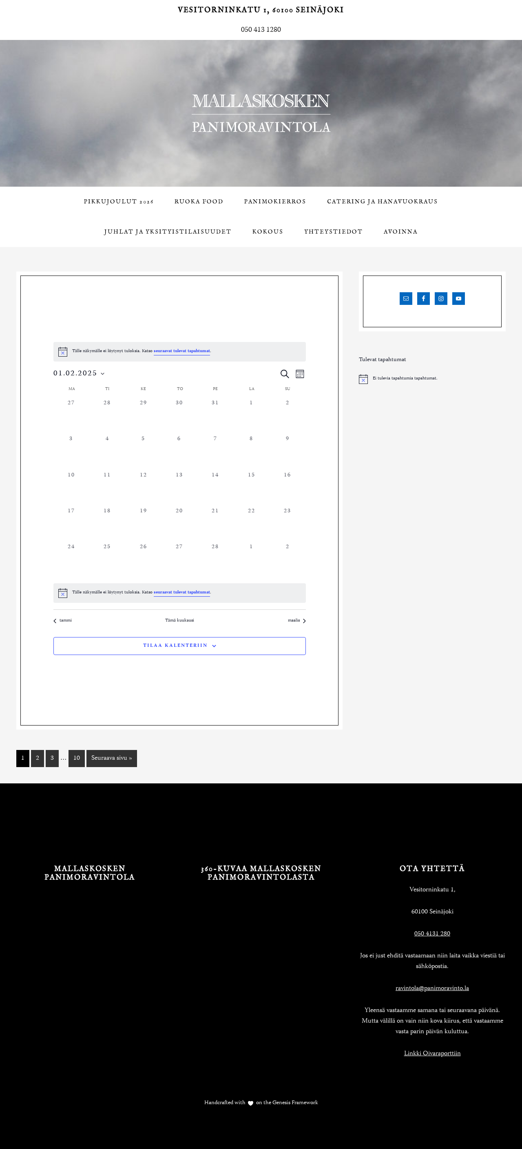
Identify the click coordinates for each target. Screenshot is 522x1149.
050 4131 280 (432, 934)
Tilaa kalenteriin (175, 646)
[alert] (179, 593)
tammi (66, 621)
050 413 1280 (261, 30)
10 (76, 758)
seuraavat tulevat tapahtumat (182, 351)
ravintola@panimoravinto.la (432, 989)
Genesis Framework (294, 1102)
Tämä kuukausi (179, 621)
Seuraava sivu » (111, 758)
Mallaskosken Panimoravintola (261, 113)
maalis (294, 621)
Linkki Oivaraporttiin (432, 1054)
